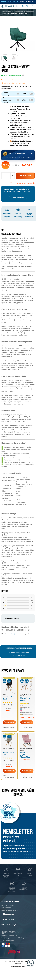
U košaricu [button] (10, 722)
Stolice (4, 13)
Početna (4, 11)
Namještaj (31, 11)
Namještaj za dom (21, 11)
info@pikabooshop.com (20, 652)
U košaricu (26, 176)
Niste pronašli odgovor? (19, 648)
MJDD (24, 966)
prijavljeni (13, 634)
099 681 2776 (20, 655)
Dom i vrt (11, 11)
